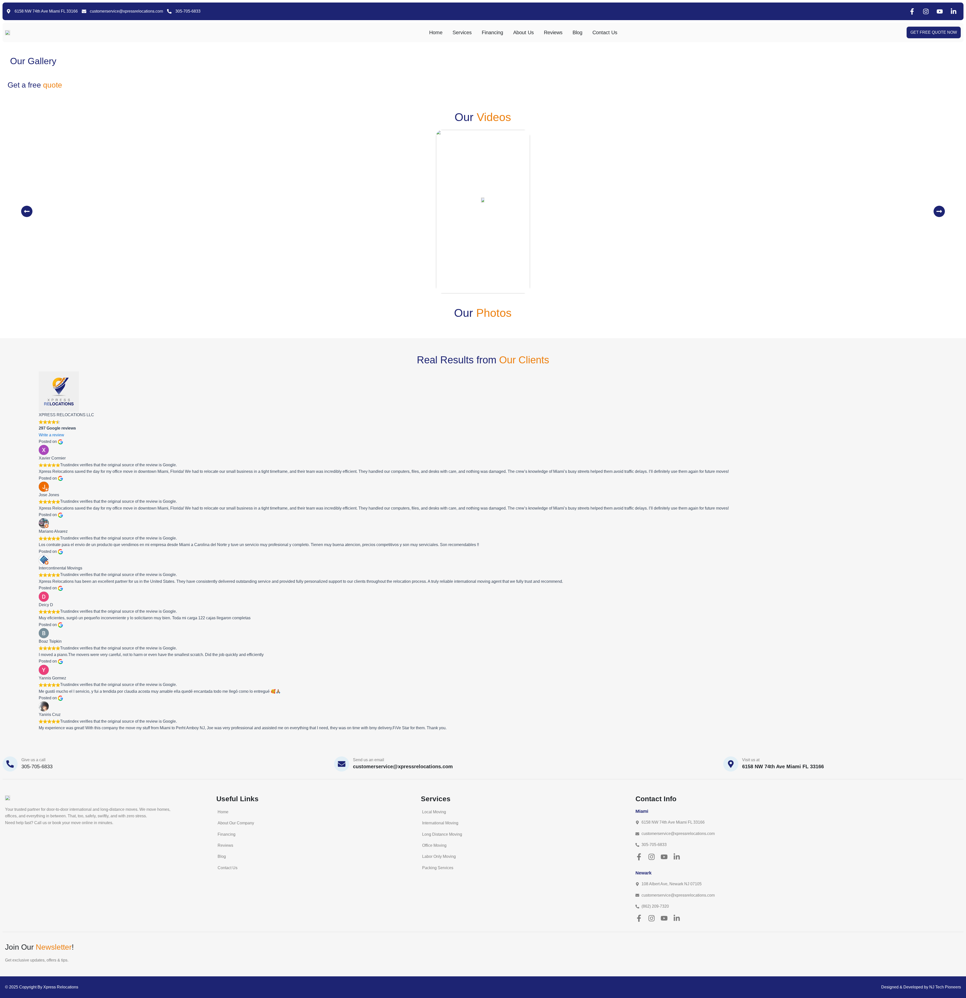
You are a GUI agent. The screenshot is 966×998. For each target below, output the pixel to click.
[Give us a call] (10, 764)
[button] (26, 211)
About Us (523, 32)
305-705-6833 (37, 766)
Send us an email (368, 760)
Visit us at (750, 760)
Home (435, 32)
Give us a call (33, 760)
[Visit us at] (730, 764)
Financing (492, 32)
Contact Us (604, 32)
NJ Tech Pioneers (945, 987)
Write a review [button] (51, 435)
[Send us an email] (341, 764)
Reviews (553, 32)
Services (462, 32)
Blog (577, 32)
